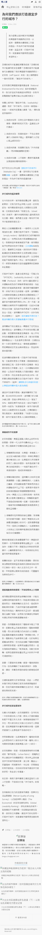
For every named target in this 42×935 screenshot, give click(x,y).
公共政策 (16, 830)
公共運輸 (26, 830)
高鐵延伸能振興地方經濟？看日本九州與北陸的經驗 (20, 876)
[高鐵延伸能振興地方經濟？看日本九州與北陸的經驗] (21, 870)
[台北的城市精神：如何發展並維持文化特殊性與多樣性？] (21, 885)
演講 (8, 175)
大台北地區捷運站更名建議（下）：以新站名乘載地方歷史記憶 (20, 908)
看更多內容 (22, 917)
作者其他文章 (21, 862)
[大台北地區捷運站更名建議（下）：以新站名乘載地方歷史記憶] (21, 901)
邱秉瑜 (4, 24)
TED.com (19, 188)
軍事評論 (37, 7)
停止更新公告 (12, 7)
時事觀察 (26, 7)
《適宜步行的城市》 (28, 168)
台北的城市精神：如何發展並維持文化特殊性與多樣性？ (20, 892)
